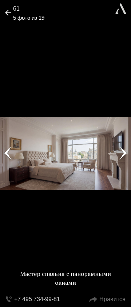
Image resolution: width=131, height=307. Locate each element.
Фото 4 (8, 153)
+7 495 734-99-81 (37, 299)
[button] (33, 28)
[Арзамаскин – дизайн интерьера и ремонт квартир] (120, 7)
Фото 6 (123, 153)
